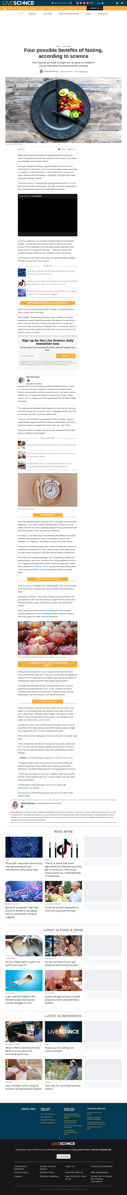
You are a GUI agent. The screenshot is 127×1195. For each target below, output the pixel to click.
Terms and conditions (101, 1166)
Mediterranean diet (25, 788)
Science (42, 8)
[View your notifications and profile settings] (117, 3)
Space (62, 8)
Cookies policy (47, 1172)
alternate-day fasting (47, 611)
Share (22, 149)
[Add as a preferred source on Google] (63, 1156)
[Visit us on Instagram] (77, 3)
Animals (12, 8)
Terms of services (43, 361)
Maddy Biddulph (52, 71)
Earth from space (46, 1117)
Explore (82, 8)
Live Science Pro (103, 13)
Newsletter (73, 149)
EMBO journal (66, 542)
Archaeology (23, 8)
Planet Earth (52, 8)
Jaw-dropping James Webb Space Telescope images (72, 1116)
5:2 (68, 183)
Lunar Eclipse (47, 13)
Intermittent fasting (25, 183)
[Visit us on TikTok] (87, 3)
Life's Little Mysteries (48, 1114)
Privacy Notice (24, 363)
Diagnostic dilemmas (48, 1120)
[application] (47, 215)
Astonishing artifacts (48, 1123)
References (84, 71)
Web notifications (99, 1172)
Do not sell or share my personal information (101, 1179)
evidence (28, 586)
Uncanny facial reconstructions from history (71, 1132)
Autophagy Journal (40, 567)
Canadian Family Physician (64, 725)
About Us (69, 1166)
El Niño (88, 13)
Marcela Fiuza (64, 166)
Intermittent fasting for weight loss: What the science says (50, 758)
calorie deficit (45, 720)
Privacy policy (21, 1172)
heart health (65, 686)
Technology (72, 8)
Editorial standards (49, 1176)
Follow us (62, 149)
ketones (62, 329)
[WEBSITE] (28, 380)
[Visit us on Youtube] (81, 3)
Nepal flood (32, 13)
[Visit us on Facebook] (71, 3)
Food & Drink (66, 46)
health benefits (65, 600)
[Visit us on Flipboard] (84, 3)
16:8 (74, 183)
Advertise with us (74, 1172)
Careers (18, 1176)
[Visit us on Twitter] (74, 3)
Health (33, 8)
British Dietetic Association (45, 169)
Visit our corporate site (101, 1150)
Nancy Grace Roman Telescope (69, 13)
